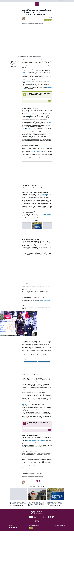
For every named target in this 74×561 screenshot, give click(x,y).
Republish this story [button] (48, 20)
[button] (49, 17)
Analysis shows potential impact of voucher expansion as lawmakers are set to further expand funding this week (26, 232)
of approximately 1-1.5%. (28, 209)
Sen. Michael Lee (37, 151)
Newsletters (48, 3)
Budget (26, 23)
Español (26, 3)
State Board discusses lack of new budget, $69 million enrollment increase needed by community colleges (37, 232)
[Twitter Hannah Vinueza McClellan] (39, 481)
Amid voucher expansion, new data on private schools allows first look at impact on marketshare (36, 503)
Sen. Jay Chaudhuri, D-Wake (31, 128)
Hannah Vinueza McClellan (30, 17)
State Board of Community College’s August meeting (35, 440)
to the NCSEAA (28, 295)
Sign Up (49, 101)
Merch (57, 3)
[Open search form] (12, 4)
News (17, 3)
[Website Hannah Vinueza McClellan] (36, 481)
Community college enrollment (13, 68)
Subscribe (31, 527)
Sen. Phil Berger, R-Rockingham (40, 77)
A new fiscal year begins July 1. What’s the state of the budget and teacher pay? (47, 232)
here (37, 108)
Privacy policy (63, 528)
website (42, 157)
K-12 (35, 23)
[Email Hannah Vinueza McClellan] (37, 481)
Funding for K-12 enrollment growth (13, 66)
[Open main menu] (10, 4)
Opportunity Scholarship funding (14, 64)
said (32, 116)
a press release (29, 77)
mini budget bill (26, 72)
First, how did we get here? (13, 62)
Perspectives (21, 3)
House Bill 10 (24, 201)
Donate (53, 3)
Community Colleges (31, 23)
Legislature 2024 (40, 23)
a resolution (45, 194)
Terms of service (58, 528)
